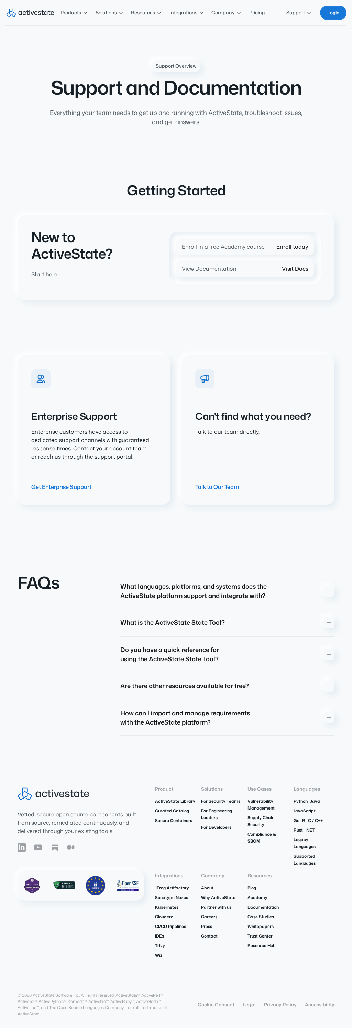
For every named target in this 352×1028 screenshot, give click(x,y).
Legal (249, 1004)
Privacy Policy (280, 1004)
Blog (252, 888)
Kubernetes (166, 907)
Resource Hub (262, 946)
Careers (209, 917)
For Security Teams (220, 801)
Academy (257, 897)
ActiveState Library (175, 801)
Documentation (263, 907)
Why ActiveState (218, 897)
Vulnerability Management (261, 804)
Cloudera (164, 917)
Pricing (257, 12)
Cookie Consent (216, 1004)
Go (296, 820)
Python (301, 801)
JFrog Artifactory (172, 888)
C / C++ (315, 820)
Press (206, 926)
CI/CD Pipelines (170, 926)
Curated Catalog (172, 811)
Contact (209, 936)
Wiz (158, 955)
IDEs (159, 936)
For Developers (216, 827)
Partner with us (216, 907)
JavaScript (305, 811)
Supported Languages (305, 859)
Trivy (160, 946)
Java (315, 801)
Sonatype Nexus (171, 897)
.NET (310, 830)
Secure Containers (173, 820)
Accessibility (319, 1004)
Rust (298, 830)
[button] (74, 13)
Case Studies (261, 917)
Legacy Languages (305, 843)
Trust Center (260, 936)
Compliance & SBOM (262, 837)
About (207, 888)
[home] (30, 12)
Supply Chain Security (261, 821)
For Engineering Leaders (216, 814)
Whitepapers (261, 926)
